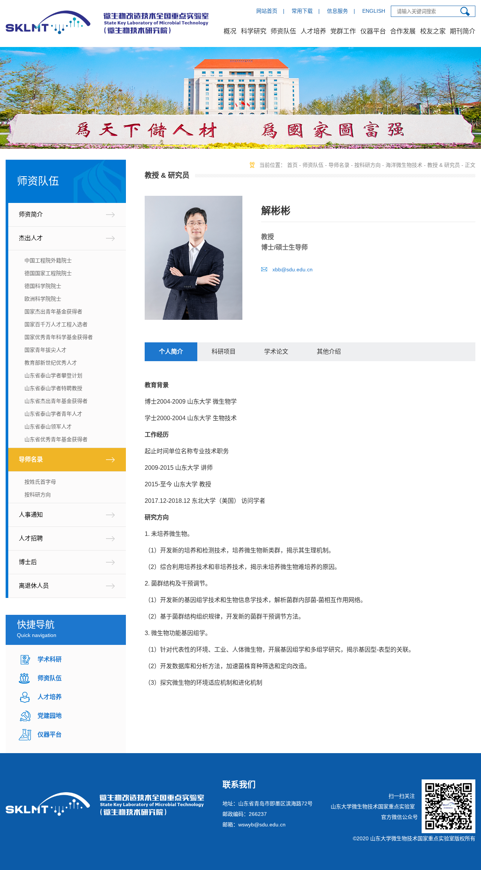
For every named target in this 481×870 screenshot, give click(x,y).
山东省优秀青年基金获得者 (56, 439)
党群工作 (343, 31)
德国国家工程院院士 (48, 273)
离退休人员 (34, 586)
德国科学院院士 (42, 286)
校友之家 (433, 31)
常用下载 (302, 11)
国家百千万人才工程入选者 (56, 324)
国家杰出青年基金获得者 (53, 312)
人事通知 (31, 514)
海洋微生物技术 (404, 165)
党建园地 (50, 716)
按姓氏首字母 (40, 482)
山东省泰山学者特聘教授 (53, 388)
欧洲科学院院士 (42, 299)
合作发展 (403, 31)
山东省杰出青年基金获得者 (56, 401)
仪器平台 (373, 31)
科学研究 (253, 31)
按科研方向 (37, 495)
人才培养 (313, 31)
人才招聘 (31, 538)
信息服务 (337, 11)
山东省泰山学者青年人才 (53, 414)
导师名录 (31, 459)
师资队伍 (283, 31)
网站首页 (266, 11)
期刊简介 (462, 31)
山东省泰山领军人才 (48, 427)
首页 (292, 165)
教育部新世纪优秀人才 (50, 363)
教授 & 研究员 (443, 165)
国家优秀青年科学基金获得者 (58, 337)
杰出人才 (31, 238)
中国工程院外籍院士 (48, 260)
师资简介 (31, 214)
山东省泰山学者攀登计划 (53, 375)
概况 (230, 31)
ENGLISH (373, 11)
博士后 (28, 562)
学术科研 (50, 659)
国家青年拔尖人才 (45, 350)
